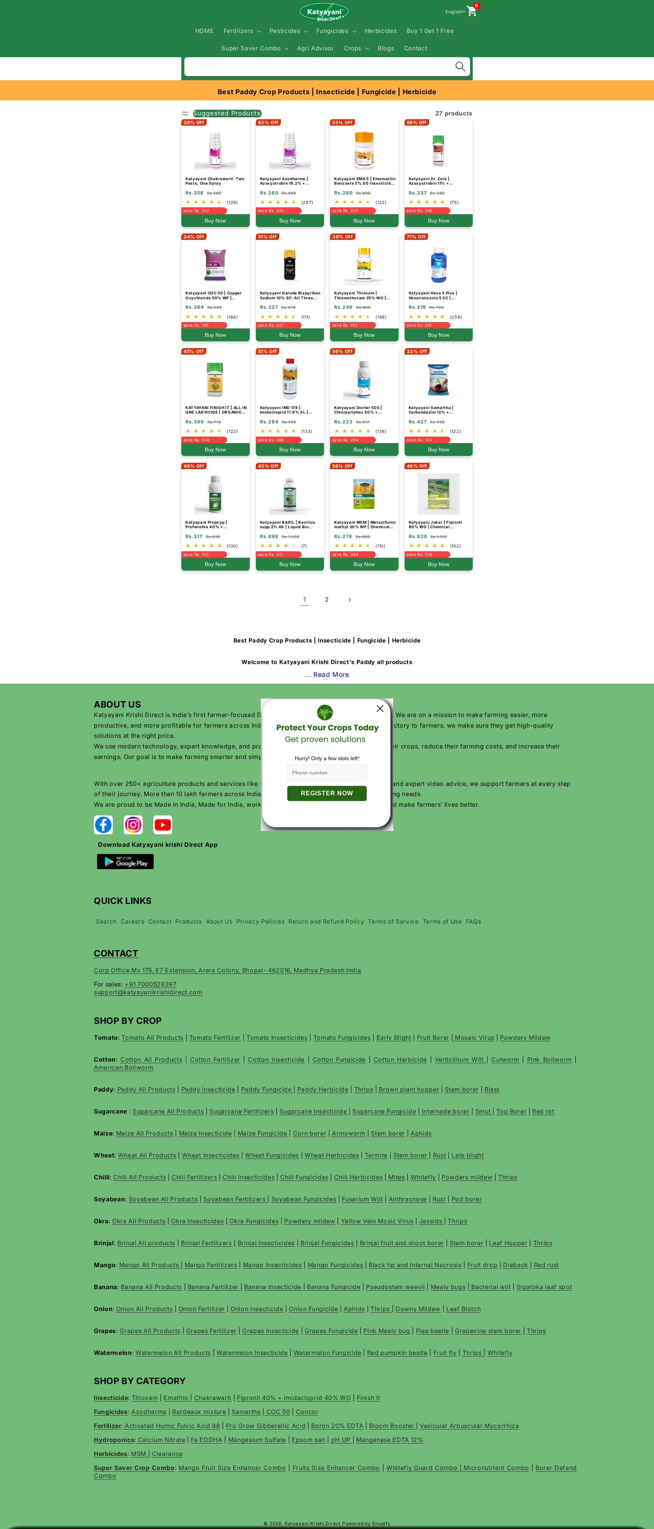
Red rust (546, 1265)
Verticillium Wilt (460, 1059)
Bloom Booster (392, 1425)
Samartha (246, 1411)
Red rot (543, 1111)
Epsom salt (308, 1439)
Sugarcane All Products (168, 1111)
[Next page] (349, 600)
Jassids (431, 1221)
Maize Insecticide (205, 1133)
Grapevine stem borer (488, 1331)
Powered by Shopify (366, 1523)
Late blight (468, 1155)
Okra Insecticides (197, 1221)
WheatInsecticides (211, 1155)
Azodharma (149, 1411)
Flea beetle (432, 1331)
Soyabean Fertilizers (235, 1199)
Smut (483, 1111)
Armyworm (348, 1133)
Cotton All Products (151, 1059)
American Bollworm (123, 1067)
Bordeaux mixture (199, 1411)
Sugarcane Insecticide (314, 1111)
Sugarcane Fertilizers (241, 1111)
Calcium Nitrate (160, 1439)
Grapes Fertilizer (211, 1331)
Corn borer (310, 1133)
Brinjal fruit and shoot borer (402, 1243)
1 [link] (304, 600)
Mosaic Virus (473, 1037)
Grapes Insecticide (270, 1331)
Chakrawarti (212, 1397)
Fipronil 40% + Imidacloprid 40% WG (294, 1397)
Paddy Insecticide (208, 1089)
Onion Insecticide (256, 1309)
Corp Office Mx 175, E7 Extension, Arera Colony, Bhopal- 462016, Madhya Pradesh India (227, 970)
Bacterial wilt (490, 1287)
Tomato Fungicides (342, 1037)
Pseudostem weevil (395, 1287)
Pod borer (467, 1199)
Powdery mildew (467, 1177)
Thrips (364, 1089)
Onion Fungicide (313, 1309)
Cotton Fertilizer (215, 1059)
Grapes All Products (150, 1331)
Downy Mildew (418, 1309)
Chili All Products (139, 1177)
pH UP (341, 1439)
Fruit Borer (433, 1037)
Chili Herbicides (358, 1177)
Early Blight (394, 1037)
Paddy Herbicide (323, 1089)
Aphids (421, 1133)
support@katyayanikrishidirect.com (148, 992)
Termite (376, 1155)
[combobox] (327, 65)
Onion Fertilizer (202, 1309)
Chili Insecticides (248, 1177)
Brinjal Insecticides (266, 1243)
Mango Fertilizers (211, 1265)
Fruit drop (482, 1265)
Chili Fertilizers (194, 1177)
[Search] (460, 67)
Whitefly (423, 1177)
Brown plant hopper (408, 1089)
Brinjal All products (146, 1243)
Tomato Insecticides (277, 1037)
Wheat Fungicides (272, 1155)
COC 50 (277, 1411)
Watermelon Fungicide (327, 1352)
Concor (307, 1411)
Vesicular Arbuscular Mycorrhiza (469, 1425)
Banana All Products (151, 1287)
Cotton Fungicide (339, 1059)
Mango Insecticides (272, 1265)
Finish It (368, 1397)
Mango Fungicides (335, 1265)
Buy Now (215, 221)
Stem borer (462, 1089)
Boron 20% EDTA (337, 1425)
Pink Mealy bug (386, 1331)
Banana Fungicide (332, 1287)
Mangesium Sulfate (257, 1439)
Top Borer (511, 1111)
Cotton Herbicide (400, 1059)
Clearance (167, 1453)
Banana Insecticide (273, 1287)
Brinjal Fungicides (327, 1243)
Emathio (177, 1397)
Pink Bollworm (549, 1059)
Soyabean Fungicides (303, 1199)
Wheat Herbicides (332, 1155)
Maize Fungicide (262, 1133)
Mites (396, 1177)
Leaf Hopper (508, 1243)
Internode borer (445, 1111)
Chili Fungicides (304, 1177)
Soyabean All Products (163, 1199)
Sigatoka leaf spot (544, 1287)
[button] (241, 31)
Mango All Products (150, 1265)
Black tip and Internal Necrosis (415, 1265)
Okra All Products (138, 1221)
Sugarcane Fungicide (384, 1111)
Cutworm (505, 1059)
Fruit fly (445, 1352)
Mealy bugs (448, 1287)
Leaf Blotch (463, 1309)
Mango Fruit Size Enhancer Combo (232, 1467)
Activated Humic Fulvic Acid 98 (171, 1425)
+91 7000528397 (150, 984)
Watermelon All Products (173, 1352)
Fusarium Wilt (362, 1199)
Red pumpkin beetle (397, 1352)
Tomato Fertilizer (215, 1037)
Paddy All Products (146, 1089)
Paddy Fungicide (267, 1089)
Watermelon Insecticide (252, 1352)
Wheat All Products (147, 1155)
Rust (439, 1155)
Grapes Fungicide (331, 1331)
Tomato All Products (152, 1037)
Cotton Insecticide (276, 1059)
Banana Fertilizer (214, 1287)
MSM (139, 1453)
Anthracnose (408, 1199)
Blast (491, 1089)
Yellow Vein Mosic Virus (377, 1221)
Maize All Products (144, 1133)
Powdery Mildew (525, 1037)
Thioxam (145, 1397)
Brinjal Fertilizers (206, 1243)
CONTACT (116, 953)
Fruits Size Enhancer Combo (336, 1467)
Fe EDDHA (206, 1439)
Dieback (515, 1265)
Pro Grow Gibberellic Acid (266, 1425)
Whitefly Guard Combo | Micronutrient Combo (457, 1467)
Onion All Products (144, 1309)
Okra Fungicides (254, 1221)
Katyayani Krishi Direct (313, 1523)
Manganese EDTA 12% (390, 1439)
